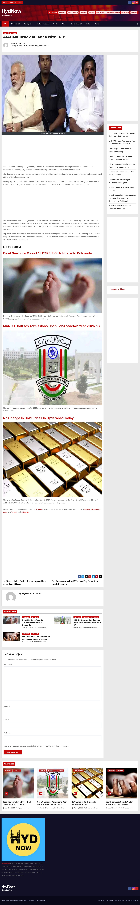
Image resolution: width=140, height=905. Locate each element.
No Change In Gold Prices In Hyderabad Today (38, 418)
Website (7, 733)
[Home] (5, 24)
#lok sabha (43, 46)
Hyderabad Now (19, 43)
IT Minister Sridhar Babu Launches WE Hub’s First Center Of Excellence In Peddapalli (122, 198)
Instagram (25, 512)
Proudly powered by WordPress (12, 901)
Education (77, 617)
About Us (101, 901)
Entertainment (76, 24)
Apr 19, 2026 (78, 808)
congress (134, 12)
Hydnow (39, 509)
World (97, 24)
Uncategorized (78, 770)
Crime (64, 24)
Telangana (83, 12)
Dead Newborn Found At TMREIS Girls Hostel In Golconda (47, 253)
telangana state (73, 12)
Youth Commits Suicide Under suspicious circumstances (36, 637)
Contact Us (109, 901)
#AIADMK (30, 46)
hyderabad (62, 12)
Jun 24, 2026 (27, 628)
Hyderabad (15, 24)
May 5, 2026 (78, 628)
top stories (13, 33)
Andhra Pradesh (43, 24)
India (88, 24)
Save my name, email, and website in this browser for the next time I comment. (37, 746)
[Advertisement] (52, 151)
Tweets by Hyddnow (117, 289)
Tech (55, 24)
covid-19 (91, 12)
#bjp (37, 46)
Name (7, 707)
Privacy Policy (119, 901)
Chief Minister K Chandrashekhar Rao (108, 12)
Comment (8, 664)
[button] (137, 24)
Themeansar (41, 901)
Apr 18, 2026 (26, 642)
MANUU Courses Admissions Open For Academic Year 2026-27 (51, 326)
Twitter (14, 512)
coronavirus (125, 12)
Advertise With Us (132, 901)
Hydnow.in (6, 863)
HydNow (11, 11)
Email (6, 720)
